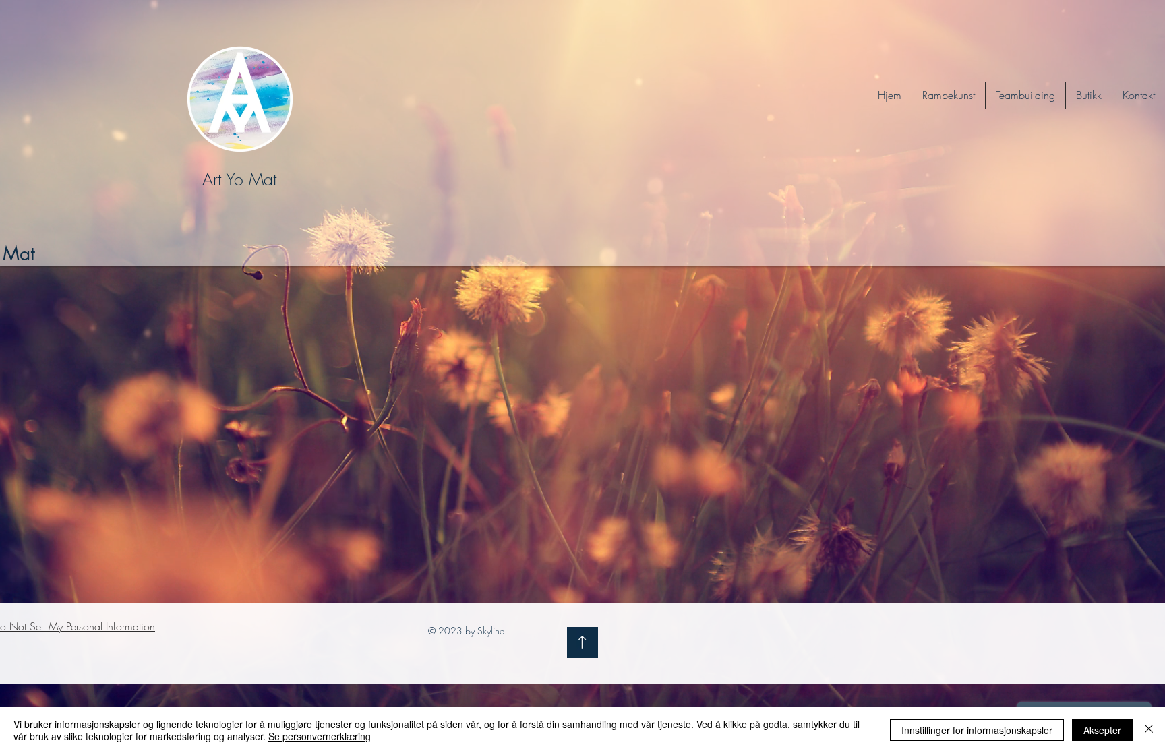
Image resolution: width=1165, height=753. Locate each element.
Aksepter (1102, 730)
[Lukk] (1149, 730)
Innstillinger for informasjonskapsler (976, 730)
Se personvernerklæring (319, 736)
